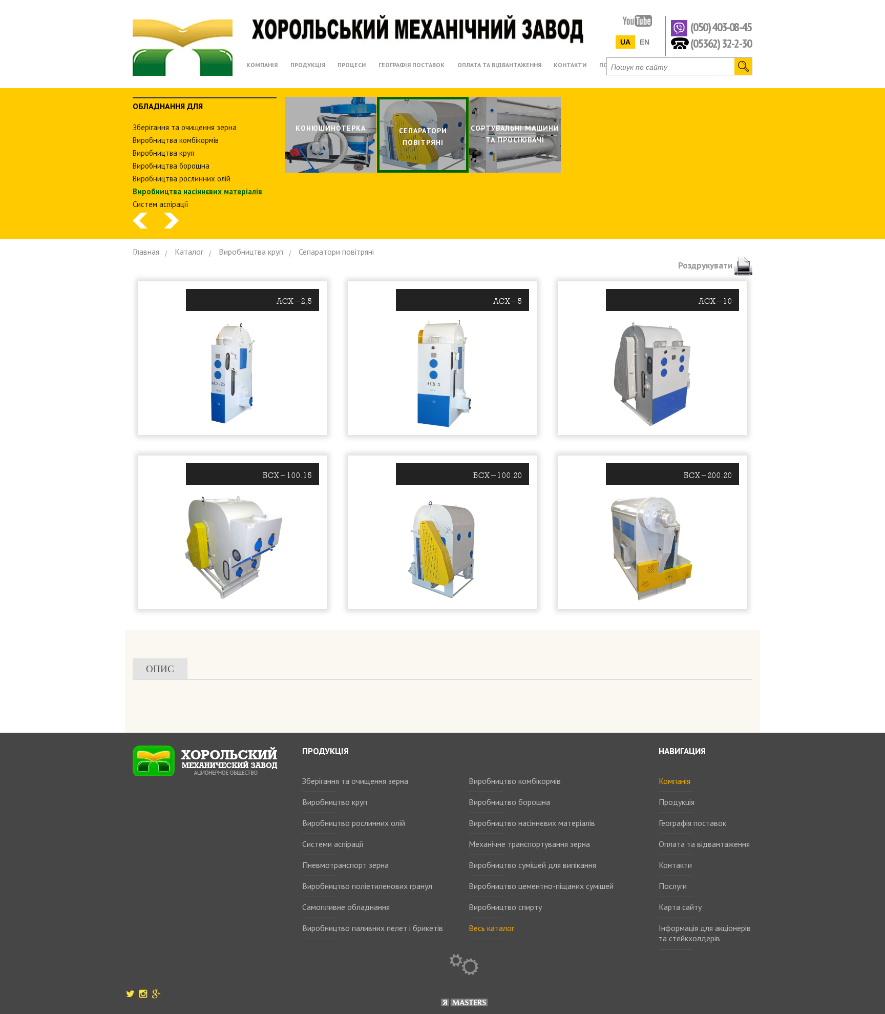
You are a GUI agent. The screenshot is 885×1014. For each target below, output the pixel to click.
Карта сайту (680, 907)
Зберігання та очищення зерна (355, 781)
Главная (146, 251)
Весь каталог (491, 928)
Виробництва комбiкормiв (176, 140)
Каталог (189, 251)
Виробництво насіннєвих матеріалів (532, 823)
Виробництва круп (163, 153)
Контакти (675, 865)
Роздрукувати (706, 265)
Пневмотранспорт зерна (345, 865)
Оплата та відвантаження (704, 844)
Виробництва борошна (171, 166)
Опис (160, 669)
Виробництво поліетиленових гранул (367, 886)
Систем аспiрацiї (160, 204)
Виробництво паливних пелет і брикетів (372, 928)
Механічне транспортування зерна (529, 844)
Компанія (674, 781)
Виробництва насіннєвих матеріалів (197, 191)
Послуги (673, 886)
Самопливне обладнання (346, 907)
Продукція (676, 802)
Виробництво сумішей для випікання (532, 865)
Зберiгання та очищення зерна (185, 127)
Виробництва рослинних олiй (181, 178)
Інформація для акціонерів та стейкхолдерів (705, 933)
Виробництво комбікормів (515, 781)
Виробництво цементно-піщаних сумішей (541, 886)
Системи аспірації (333, 844)
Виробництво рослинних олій (353, 823)
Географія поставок (692, 823)
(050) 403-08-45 (720, 27)
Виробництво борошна (509, 802)
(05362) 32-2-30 (720, 42)
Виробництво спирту (505, 907)
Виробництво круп (334, 802)
